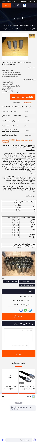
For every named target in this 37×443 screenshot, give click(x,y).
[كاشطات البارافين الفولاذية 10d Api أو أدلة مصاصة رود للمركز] (27, 376)
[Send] (2, 440)
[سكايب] (30, 310)
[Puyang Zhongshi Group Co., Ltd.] (27, 5)
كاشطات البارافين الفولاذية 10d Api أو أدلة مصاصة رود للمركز (28, 387)
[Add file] (34, 440)
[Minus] (3, 396)
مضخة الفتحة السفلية (11, 281)
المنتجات (26, 25)
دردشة (6, 5)
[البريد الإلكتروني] (21, 310)
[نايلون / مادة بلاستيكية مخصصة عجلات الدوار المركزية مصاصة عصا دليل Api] (10, 376)
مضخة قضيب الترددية (27, 285)
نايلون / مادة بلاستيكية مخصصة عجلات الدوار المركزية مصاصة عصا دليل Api (10, 387)
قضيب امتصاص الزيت (27, 281)
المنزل (33, 25)
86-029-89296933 (9, 1)
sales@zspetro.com (29, 1)
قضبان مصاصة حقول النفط (14, 25)
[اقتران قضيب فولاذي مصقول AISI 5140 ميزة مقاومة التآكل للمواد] (15, 46)
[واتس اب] (26, 310)
